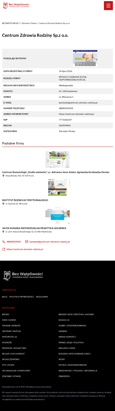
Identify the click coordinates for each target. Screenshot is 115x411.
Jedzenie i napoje (11, 331)
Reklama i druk (67, 348)
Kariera (63, 331)
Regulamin (42, 297)
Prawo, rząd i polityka (71, 342)
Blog (4, 297)
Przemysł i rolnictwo (14, 348)
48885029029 (66, 108)
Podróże (7, 342)
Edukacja (64, 320)
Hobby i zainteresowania (72, 325)
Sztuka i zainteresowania (73, 365)
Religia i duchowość (13, 353)
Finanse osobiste (11, 325)
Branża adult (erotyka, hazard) (76, 314)
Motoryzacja (9, 337)
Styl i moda (8, 365)
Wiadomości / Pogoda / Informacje (78, 370)
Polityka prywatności (21, 297)
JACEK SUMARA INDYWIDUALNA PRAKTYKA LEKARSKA (34, 228)
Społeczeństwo (10, 359)
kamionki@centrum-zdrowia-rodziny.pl (78, 102)
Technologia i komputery (16, 370)
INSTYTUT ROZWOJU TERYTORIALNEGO (25, 200)
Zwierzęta (64, 376)
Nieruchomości (67, 337)
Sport (62, 359)
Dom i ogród (9, 320)
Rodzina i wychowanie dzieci (75, 353)
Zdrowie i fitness (67, 131)
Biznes (5, 314)
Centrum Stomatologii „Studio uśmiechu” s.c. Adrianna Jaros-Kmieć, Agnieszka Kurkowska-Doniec (55, 172)
